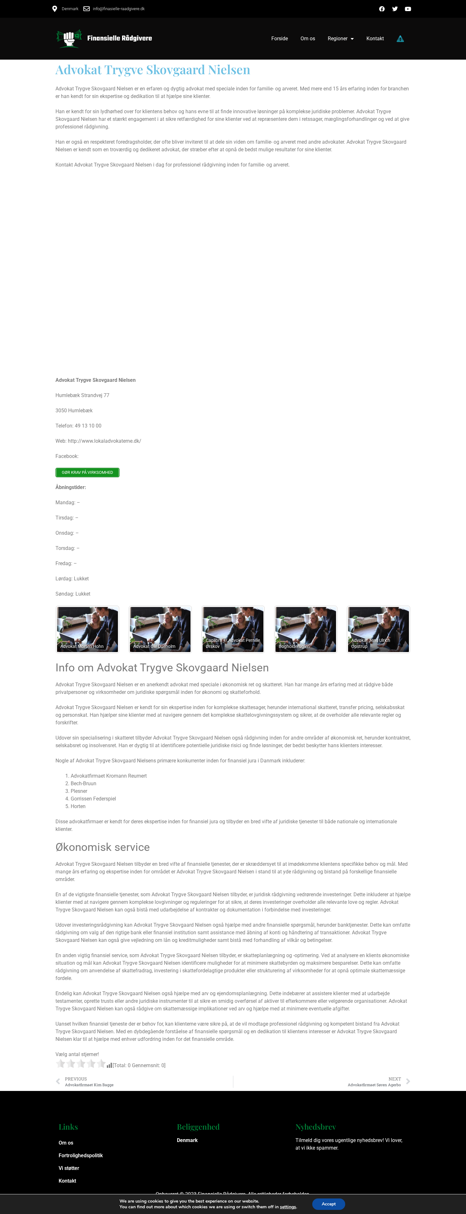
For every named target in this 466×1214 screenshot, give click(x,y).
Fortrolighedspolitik (81, 1155)
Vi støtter (69, 1168)
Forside (279, 39)
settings (288, 1207)
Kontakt (375, 39)
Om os (308, 39)
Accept (329, 1204)
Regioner (337, 39)
